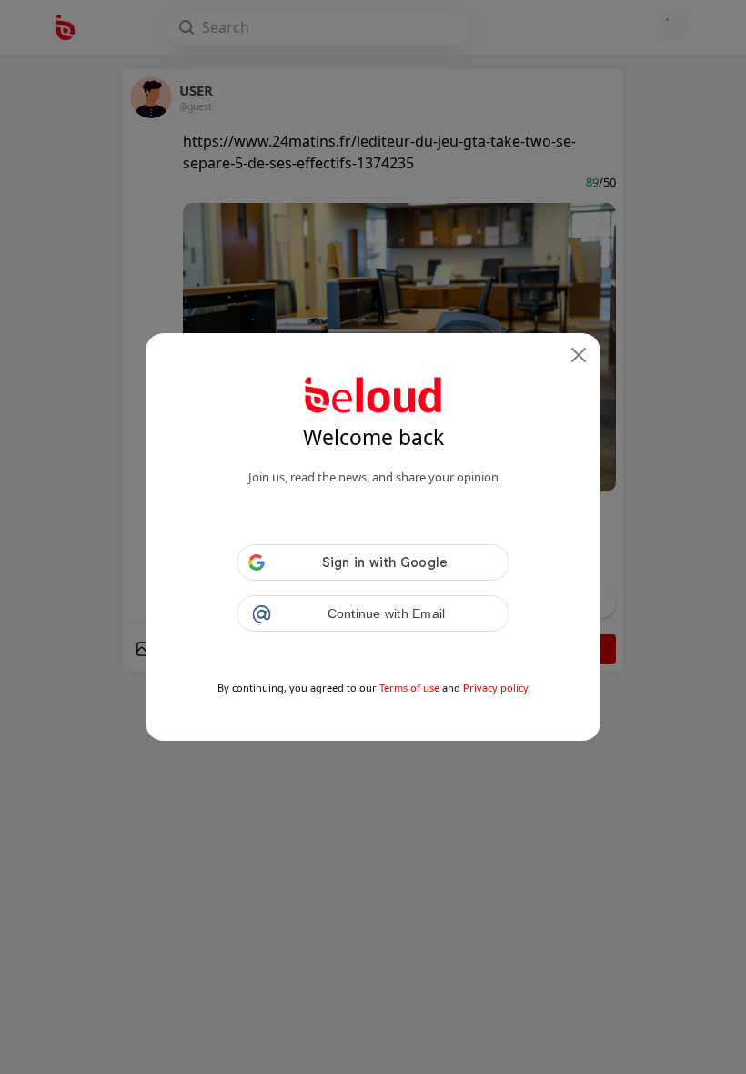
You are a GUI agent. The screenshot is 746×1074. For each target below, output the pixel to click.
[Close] (578, 355)
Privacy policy (496, 687)
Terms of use (409, 687)
